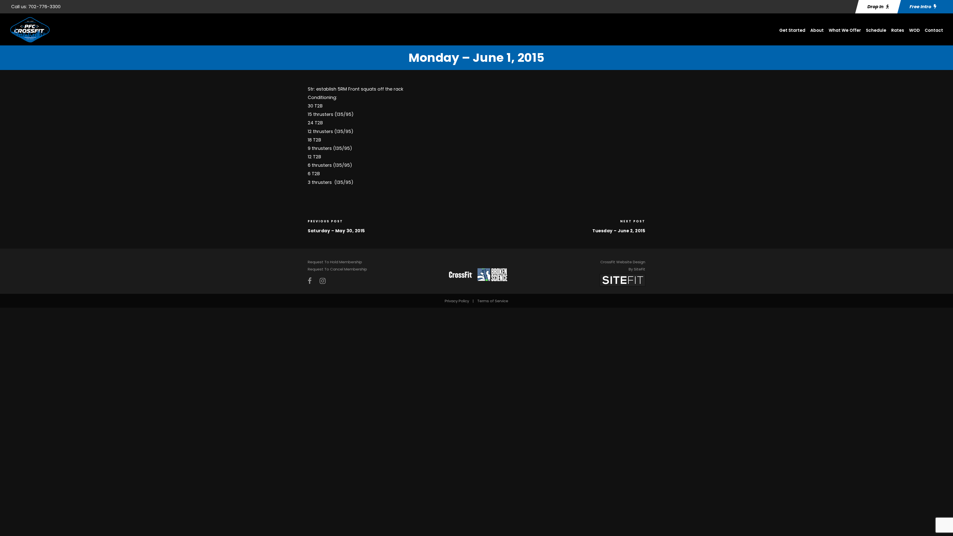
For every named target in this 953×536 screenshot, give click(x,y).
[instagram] (323, 281)
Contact (934, 30)
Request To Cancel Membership (337, 269)
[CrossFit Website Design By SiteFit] (622, 279)
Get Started (792, 30)
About (817, 30)
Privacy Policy (457, 300)
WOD (914, 30)
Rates (897, 30)
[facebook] (310, 281)
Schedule (876, 30)
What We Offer (845, 30)
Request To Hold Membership (335, 262)
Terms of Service (492, 300)
